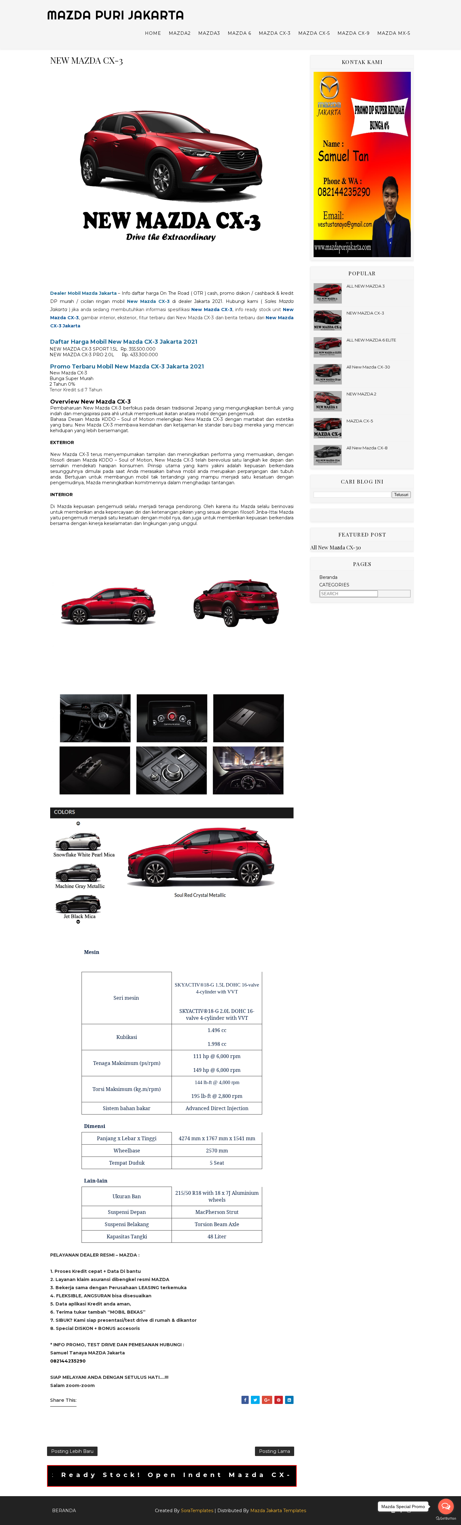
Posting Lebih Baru (72, 1451)
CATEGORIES (334, 585)
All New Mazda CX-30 (368, 366)
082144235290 (68, 1361)
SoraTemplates (197, 1510)
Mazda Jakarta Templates (278, 1510)
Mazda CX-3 (275, 33)
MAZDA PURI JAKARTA (115, 15)
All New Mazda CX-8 (367, 447)
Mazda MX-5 (393, 33)
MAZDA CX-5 (360, 420)
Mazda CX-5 (314, 33)
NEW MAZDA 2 (361, 393)
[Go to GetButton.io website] (446, 1519)
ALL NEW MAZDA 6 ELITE (371, 339)
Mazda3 (209, 33)
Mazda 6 (239, 33)
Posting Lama (274, 1451)
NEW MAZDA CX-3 (365, 312)
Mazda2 (180, 33)
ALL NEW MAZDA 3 (366, 286)
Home (153, 33)
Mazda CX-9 (353, 33)
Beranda (328, 577)
